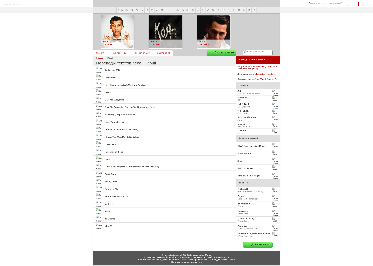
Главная (100, 53)
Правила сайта (163, 53)
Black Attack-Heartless (265, 74)
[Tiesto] (214, 48)
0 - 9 (120, 9)
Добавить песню (224, 52)
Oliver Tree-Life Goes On (266, 79)
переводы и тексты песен (12, 2)
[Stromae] (117, 48)
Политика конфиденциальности (186, 262)
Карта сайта (198, 255)
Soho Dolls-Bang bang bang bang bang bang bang (257, 67)
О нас (208, 255)
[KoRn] (165, 48)
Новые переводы (118, 53)
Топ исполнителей (141, 53)
